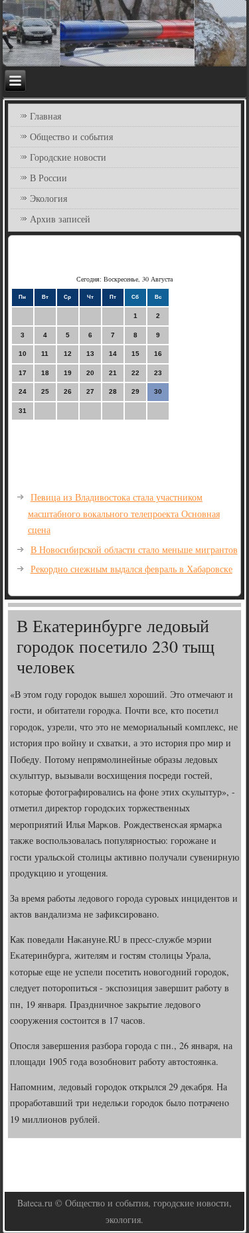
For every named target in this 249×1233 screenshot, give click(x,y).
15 (135, 353)
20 (90, 372)
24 (23, 391)
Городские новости (68, 157)
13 (90, 353)
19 (68, 372)
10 (23, 353)
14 (113, 353)
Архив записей (60, 218)
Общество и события (71, 136)
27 (90, 391)
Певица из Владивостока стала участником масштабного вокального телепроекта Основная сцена (124, 513)
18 (45, 372)
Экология (48, 198)
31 (23, 410)
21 (113, 372)
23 (158, 372)
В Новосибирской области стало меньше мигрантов (134, 549)
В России (48, 177)
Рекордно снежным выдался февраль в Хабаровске (131, 568)
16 (158, 353)
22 (135, 372)
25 (45, 391)
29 (135, 391)
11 (44, 353)
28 (113, 391)
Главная (45, 116)
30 (158, 391)
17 (23, 372)
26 (68, 391)
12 (68, 353)
